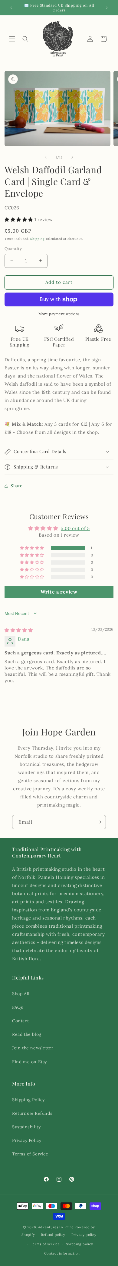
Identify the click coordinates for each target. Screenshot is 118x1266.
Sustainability (26, 1127)
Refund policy (53, 1235)
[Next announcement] (106, 7)
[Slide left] (45, 157)
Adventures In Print (55, 1227)
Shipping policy (79, 1244)
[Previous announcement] (11, 7)
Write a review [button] (59, 592)
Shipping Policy (28, 1099)
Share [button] (17, 485)
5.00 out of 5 (75, 528)
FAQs (17, 1007)
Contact (20, 1020)
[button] (12, 38)
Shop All (21, 993)
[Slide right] (72, 157)
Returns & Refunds (32, 1113)
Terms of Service (30, 1154)
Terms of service (45, 1244)
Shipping (37, 239)
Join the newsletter (32, 1048)
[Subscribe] (99, 822)
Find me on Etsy (29, 1061)
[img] (19, 630)
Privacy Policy (26, 1140)
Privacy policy (84, 1235)
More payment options (59, 314)
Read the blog (26, 1034)
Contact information (62, 1253)
